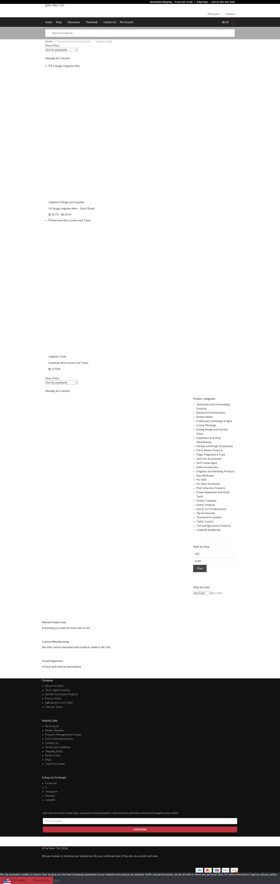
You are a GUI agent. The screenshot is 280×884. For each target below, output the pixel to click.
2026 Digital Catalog (57, 690)
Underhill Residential (208, 530)
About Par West (54, 685)
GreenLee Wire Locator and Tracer (68, 362)
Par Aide (201, 479)
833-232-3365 (227, 1)
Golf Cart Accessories (209, 458)
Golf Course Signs (206, 463)
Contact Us (51, 743)
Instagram (51, 791)
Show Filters (52, 45)
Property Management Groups (63, 734)
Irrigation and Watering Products (215, 471)
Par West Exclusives (208, 483)
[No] (56, 881)
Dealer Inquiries (54, 730)
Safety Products (205, 504)
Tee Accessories (205, 513)
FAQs (48, 759)
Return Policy (53, 755)
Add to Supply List (177, 68)
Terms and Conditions (57, 747)
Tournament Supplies (209, 517)
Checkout (230, 14)
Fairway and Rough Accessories (214, 446)
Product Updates (206, 500)
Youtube (50, 795)
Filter (200, 568)
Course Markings (206, 425)
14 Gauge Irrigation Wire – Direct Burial (71, 208)
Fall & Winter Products (209, 450)
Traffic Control (204, 521)
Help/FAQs (202, 1)
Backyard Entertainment (210, 412)
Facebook (51, 783)
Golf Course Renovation (59, 738)
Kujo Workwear (205, 475)
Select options (115, 215)
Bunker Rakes (204, 416)
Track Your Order (183, 1)
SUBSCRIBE (140, 829)
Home (48, 41)
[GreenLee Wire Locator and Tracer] (115, 284)
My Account (213, 14)
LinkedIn (50, 800)
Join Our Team (53, 706)
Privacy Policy (53, 698)
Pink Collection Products (210, 488)
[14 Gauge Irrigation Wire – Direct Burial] (115, 130)
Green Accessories (207, 467)
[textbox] (217, 593)
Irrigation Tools (57, 356)
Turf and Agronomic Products (213, 525)
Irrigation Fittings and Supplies (66, 202)
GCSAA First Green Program (61, 694)
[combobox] (217, 593)
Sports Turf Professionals (211, 509)
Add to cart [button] (115, 369)
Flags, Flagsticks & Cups (210, 454)
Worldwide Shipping (161, 1)
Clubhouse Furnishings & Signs (214, 421)
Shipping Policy (54, 751)
